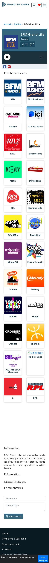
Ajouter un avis (13, 516)
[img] (44, 5)
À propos (6, 549)
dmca (5, 533)
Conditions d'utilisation (14, 538)
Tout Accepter (43, 558)
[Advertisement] (24, 16)
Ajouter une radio (11, 544)
